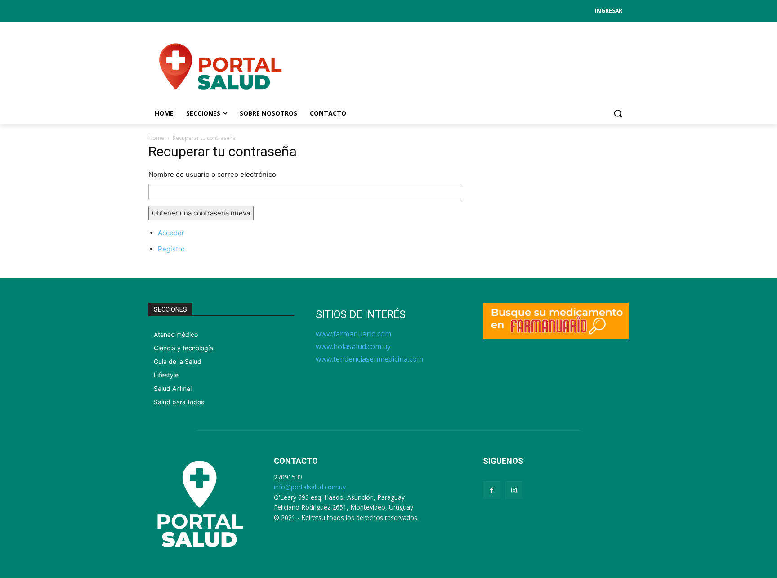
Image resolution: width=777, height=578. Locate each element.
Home (156, 138)
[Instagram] (513, 490)
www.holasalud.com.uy (353, 346)
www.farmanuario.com (353, 334)
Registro (171, 249)
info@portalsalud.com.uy (310, 487)
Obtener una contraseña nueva (201, 213)
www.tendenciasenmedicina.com (369, 359)
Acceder (171, 233)
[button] (618, 113)
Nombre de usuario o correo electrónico (212, 174)
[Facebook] (491, 490)
